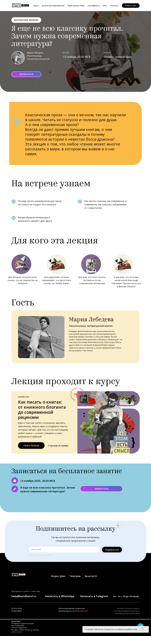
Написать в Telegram (94, 596)
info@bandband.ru (81, 611)
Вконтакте (91, 576)
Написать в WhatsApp (59, 596)
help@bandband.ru (23, 596)
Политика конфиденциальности (40, 555)
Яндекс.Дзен (58, 576)
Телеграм (75, 576)
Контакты (114, 5)
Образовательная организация (127, 613)
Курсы (36, 5)
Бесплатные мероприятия (53, 5)
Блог (105, 5)
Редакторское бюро (76, 5)
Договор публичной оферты (128, 608)
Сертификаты (94, 5)
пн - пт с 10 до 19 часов (126, 596)
